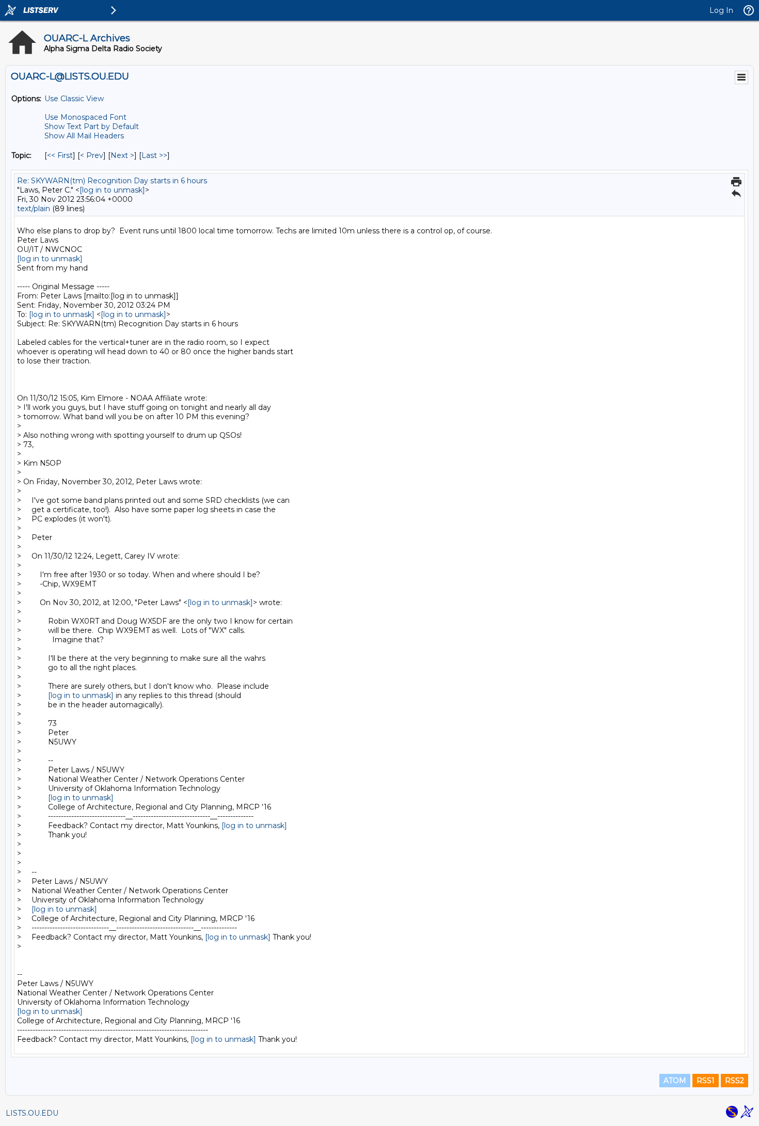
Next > (122, 155)
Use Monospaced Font (85, 117)
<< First (60, 155)
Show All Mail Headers (84, 135)
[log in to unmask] (112, 190)
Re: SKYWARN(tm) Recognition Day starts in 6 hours (112, 180)
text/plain (33, 208)
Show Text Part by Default (91, 126)
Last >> (154, 155)
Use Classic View (74, 98)
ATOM (674, 1080)
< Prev (91, 155)
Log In (721, 10)
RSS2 (734, 1080)
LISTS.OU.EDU (32, 1113)
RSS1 (706, 1080)
